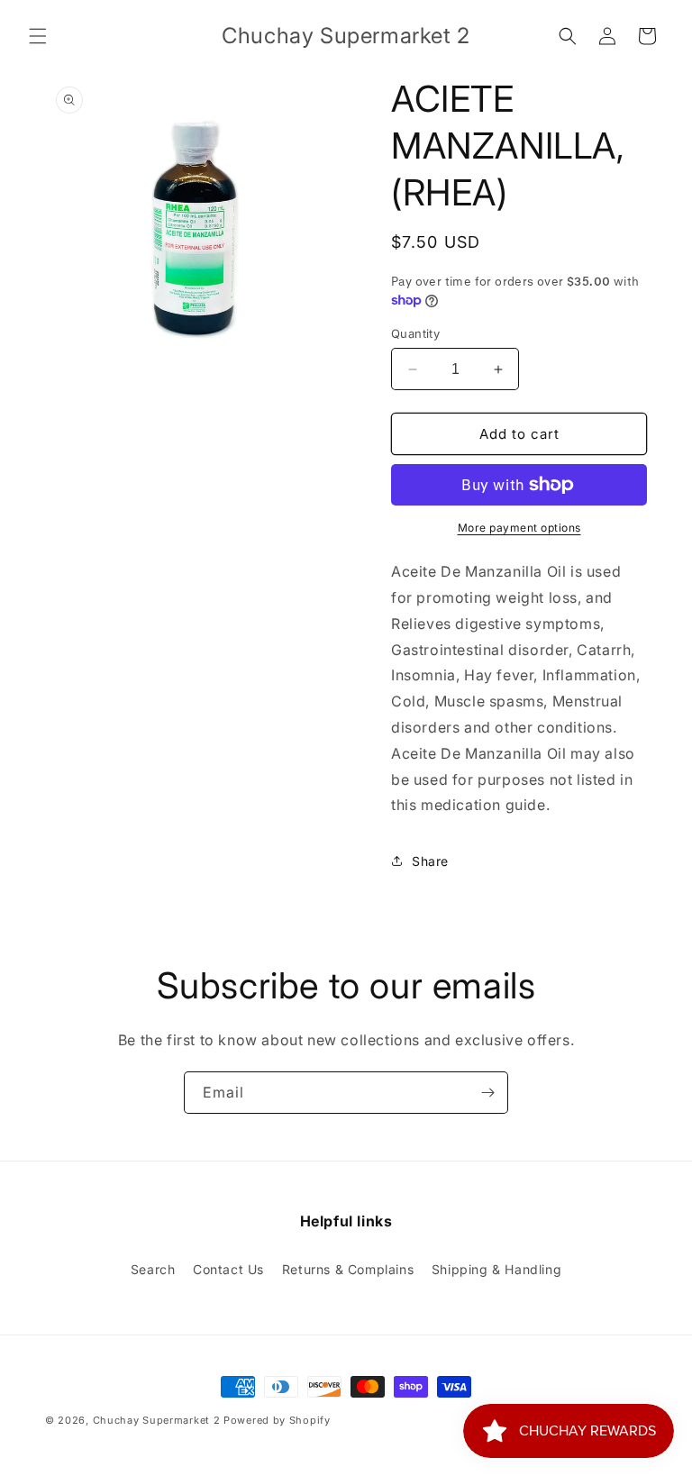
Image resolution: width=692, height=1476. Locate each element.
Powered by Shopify (277, 1420)
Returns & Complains (348, 1269)
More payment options (519, 527)
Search (153, 1269)
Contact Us (228, 1269)
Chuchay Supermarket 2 (157, 1420)
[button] (38, 36)
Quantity (415, 333)
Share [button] (430, 861)
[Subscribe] (487, 1092)
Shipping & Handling (496, 1269)
